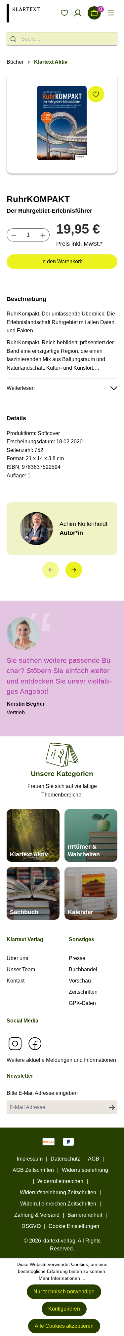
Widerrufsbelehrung (85, 1170)
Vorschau (80, 980)
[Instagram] (15, 1043)
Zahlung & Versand (37, 1215)
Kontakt (15, 980)
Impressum (30, 1159)
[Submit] (14, 38)
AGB (93, 1159)
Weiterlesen (21, 388)
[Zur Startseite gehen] (23, 12)
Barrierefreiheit (84, 1215)
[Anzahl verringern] (14, 234)
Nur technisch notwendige (64, 1291)
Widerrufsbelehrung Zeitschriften (58, 1192)
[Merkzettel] (64, 12)
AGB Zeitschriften (33, 1170)
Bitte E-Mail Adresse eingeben (42, 1093)
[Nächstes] (73, 570)
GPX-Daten (82, 1003)
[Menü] (110, 12)
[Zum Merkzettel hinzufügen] (96, 94)
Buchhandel (83, 969)
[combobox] (62, 39)
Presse (77, 958)
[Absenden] (111, 1107)
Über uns (17, 958)
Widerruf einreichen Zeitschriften (58, 1203)
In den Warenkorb (62, 261)
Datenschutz (65, 1159)
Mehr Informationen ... (62, 1278)
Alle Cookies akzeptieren (64, 1326)
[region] (62, 123)
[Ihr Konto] (77, 12)
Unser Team (21, 969)
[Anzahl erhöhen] (43, 234)
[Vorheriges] (50, 570)
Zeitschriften (83, 992)
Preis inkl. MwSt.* (79, 244)
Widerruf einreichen (60, 1181)
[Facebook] (34, 1043)
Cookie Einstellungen (74, 1226)
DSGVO (31, 1226)
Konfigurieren (64, 1309)
